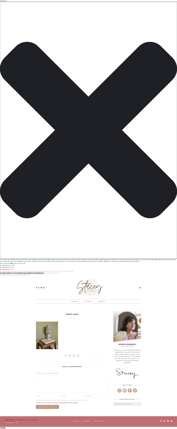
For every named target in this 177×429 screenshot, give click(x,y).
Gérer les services (19, 271)
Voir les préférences (19, 273)
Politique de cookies (7, 275)
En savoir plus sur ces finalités (62, 271)
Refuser (9, 273)
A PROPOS (74, 301)
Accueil (75, 421)
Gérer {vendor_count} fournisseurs (38, 271)
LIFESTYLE (102, 301)
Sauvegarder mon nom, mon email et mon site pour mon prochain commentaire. (62, 400)
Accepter (3, 273)
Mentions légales (21, 275)
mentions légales (9, 422)
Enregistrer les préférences (35, 273)
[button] (88, 130)
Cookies (2, 428)
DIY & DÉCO (88, 301)
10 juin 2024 (72, 318)
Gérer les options (6, 271)
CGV (16, 422)
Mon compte (99, 421)
